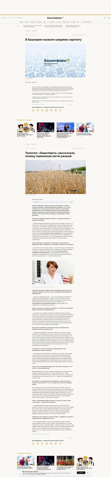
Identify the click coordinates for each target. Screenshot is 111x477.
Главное (21, 22)
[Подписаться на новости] (60, 110)
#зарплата (43, 104)
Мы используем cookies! (30, 471)
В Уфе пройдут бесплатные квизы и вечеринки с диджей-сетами (73, 26)
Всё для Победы (65, 22)
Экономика (32, 22)
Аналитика (73, 22)
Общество (39, 22)
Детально (34, 144)
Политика (27, 22)
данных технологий (41, 474)
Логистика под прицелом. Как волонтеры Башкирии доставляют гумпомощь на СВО (54, 26)
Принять (81, 472)
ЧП (48, 22)
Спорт (44, 22)
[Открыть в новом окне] (33, 110)
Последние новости (86, 22)
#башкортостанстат (36, 104)
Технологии (52, 22)
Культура (58, 22)
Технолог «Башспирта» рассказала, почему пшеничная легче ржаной (32, 26)
